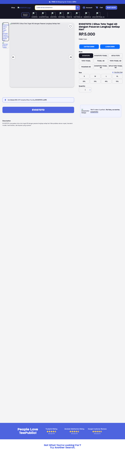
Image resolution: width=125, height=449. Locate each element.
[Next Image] (70, 57)
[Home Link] (24, 8)
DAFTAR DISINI (89, 46)
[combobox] (55, 7)
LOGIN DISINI (110, 46)
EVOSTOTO (38, 109)
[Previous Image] (13, 57)
